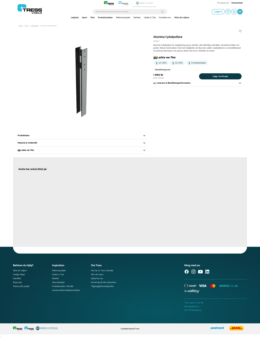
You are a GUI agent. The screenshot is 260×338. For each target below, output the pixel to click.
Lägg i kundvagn (220, 76)
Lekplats (75, 17)
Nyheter (137, 17)
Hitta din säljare (181, 17)
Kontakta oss (165, 17)
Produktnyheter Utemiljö (62, 286)
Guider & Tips (150, 17)
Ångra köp (17, 282)
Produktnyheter (105, 17)
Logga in (218, 11)
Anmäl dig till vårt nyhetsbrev (103, 282)
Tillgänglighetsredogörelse (102, 286)
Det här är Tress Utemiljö (102, 270)
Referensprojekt (123, 17)
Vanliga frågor (19, 274)
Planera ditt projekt (21, 286)
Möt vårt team (97, 274)
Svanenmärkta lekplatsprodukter (66, 290)
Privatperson (223, 3)
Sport (84, 17)
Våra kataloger (58, 282)
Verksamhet (237, 3)
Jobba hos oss (97, 278)
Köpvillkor (17, 278)
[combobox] (128, 11)
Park (92, 17)
